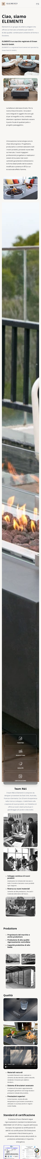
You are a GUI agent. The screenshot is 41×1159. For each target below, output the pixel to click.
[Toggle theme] (37, 4)
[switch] (37, 1156)
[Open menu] (3, 4)
